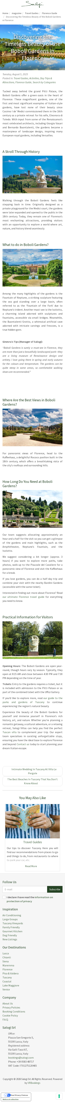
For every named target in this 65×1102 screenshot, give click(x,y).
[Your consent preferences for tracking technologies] (59, 1096)
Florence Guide (23, 82)
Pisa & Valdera (10, 973)
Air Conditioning (11, 915)
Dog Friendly (9, 935)
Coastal (6, 981)
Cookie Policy (10, 1015)
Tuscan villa (9, 732)
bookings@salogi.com (21, 1057)
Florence (7, 969)
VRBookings (34, 1082)
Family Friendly (11, 927)
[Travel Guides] (32, 821)
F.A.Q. (5, 1019)
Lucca (5, 953)
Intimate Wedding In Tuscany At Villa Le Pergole (33, 771)
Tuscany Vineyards (12, 923)
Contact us (23, 744)
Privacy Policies (11, 1007)
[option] (32, 837)
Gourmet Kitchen (12, 931)
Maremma (8, 965)
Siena (5, 961)
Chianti (6, 957)
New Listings (9, 939)
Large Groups (10, 919)
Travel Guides (21, 78)
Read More (31, 866)
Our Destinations (14, 947)
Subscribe (54, 889)
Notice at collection (10, 1099)
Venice (6, 989)
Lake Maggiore (10, 985)
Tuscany (7, 977)
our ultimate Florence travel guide (23, 596)
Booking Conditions (13, 1011)
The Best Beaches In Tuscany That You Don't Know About (32, 781)
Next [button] (61, 837)
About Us (7, 1003)
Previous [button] (3, 837)
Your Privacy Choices (19, 1095)
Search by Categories (44, 82)
